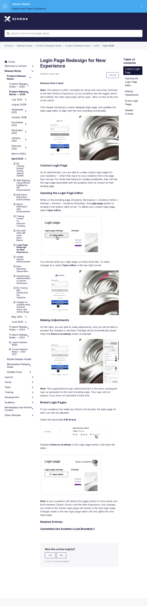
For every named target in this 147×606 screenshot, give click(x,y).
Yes (50, 555)
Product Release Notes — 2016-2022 (20, 351)
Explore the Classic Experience (29, 8)
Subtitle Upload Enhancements (20, 259)
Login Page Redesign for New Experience (20, 248)
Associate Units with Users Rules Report (20, 235)
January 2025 (16, 139)
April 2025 (108, 45)
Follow (112, 75)
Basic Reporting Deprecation (20, 268)
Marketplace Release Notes (18, 365)
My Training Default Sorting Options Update (20, 169)
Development (12, 397)
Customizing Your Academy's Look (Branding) (66, 528)
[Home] (16, 19)
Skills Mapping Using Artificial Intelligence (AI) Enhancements (20, 185)
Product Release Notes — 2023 (18, 336)
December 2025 (17, 131)
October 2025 (18, 117)
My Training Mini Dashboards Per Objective (20, 293)
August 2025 (18, 104)
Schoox (9, 45)
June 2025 (17, 321)
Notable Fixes (14, 371)
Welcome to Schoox (16, 65)
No (61, 555)
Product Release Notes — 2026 (18, 85)
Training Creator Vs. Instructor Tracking (20, 221)
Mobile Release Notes (19, 359)
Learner (9, 377)
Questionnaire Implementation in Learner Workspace (20, 279)
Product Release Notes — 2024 (18, 328)
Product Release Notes (48, 45)
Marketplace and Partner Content (18, 409)
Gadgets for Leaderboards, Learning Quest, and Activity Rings (20, 307)
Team (8, 387)
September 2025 (17, 111)
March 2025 (18, 153)
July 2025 (16, 99)
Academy (10, 402)
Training (9, 392)
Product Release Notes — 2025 (82, 45)
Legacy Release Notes (19, 343)
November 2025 (17, 124)
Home (11, 61)
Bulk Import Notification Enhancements (20, 197)
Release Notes (24, 45)
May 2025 (16, 316)
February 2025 (16, 147)
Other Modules (13, 415)
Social (8, 382)
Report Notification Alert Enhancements (20, 208)
